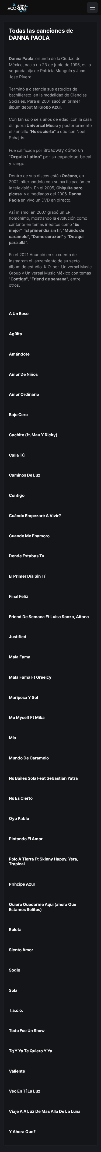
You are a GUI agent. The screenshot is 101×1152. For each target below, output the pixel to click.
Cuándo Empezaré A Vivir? (35, 515)
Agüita (15, 333)
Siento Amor (21, 949)
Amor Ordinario (24, 394)
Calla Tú (17, 455)
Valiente (17, 1071)
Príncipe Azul (22, 884)
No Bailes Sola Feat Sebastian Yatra (43, 778)
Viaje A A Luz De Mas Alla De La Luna (45, 1111)
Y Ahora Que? (22, 1131)
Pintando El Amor (26, 838)
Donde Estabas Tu (26, 555)
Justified (17, 636)
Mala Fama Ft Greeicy (30, 677)
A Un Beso (19, 313)
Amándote (19, 354)
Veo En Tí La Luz (24, 1091)
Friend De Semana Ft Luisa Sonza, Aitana (49, 616)
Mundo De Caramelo (29, 758)
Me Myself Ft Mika (27, 717)
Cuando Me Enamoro (29, 535)
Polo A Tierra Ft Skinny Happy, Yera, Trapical (43, 861)
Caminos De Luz (24, 475)
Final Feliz (18, 596)
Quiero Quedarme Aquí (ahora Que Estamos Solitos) (42, 907)
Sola (13, 990)
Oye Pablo (19, 818)
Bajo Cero (18, 414)
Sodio (14, 970)
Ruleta (15, 929)
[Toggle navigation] (92, 7)
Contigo (17, 495)
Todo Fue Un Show (27, 1030)
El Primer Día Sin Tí (27, 576)
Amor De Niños (23, 374)
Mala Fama (19, 656)
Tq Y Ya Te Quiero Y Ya (30, 1050)
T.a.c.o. (16, 1010)
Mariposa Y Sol (23, 697)
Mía (12, 737)
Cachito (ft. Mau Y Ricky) (33, 434)
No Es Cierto (21, 798)
